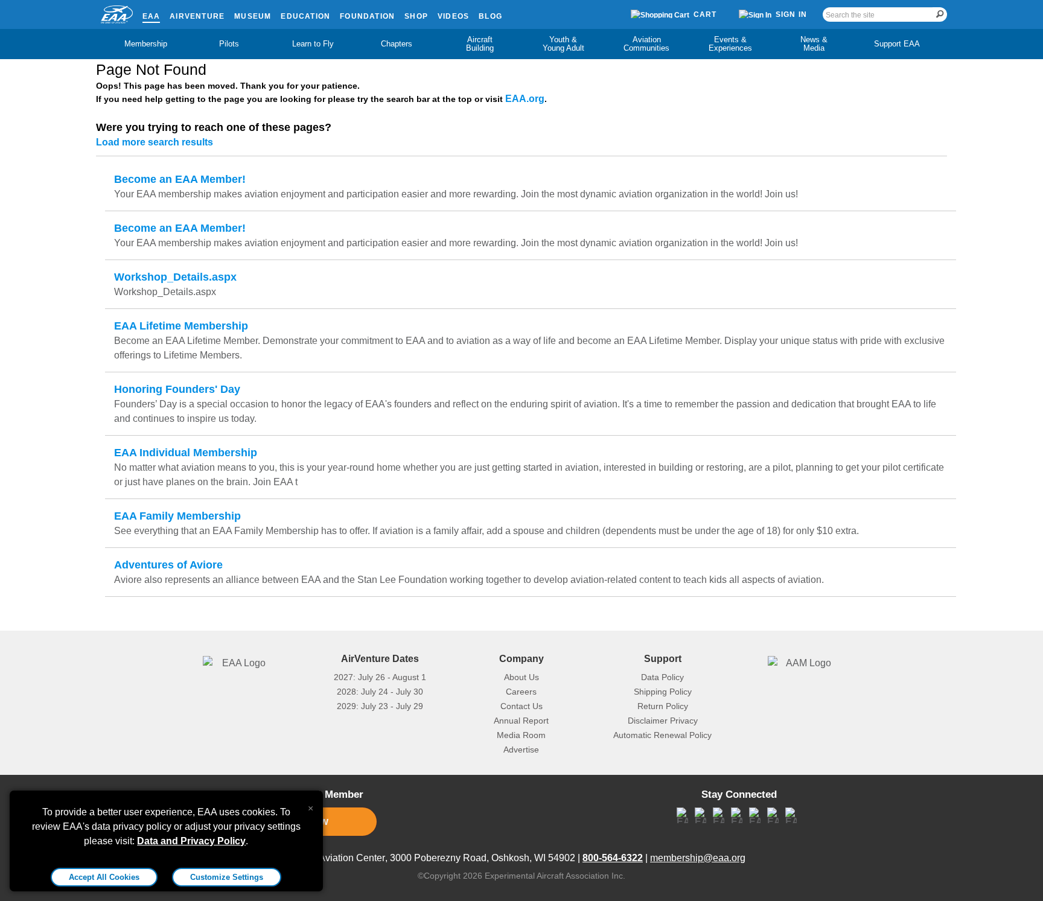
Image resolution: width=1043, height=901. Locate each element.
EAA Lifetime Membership (181, 326)
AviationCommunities (646, 44)
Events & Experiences (730, 44)
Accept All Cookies (104, 877)
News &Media (814, 44)
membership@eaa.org (697, 858)
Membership (145, 43)
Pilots (229, 43)
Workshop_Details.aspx (175, 277)
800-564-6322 (612, 858)
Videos (453, 16)
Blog (490, 16)
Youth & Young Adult (563, 44)
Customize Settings (226, 877)
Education (305, 16)
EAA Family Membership (177, 516)
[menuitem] (146, 44)
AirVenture (197, 16)
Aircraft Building (480, 44)
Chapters (396, 43)
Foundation (367, 16)
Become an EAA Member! (180, 179)
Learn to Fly (313, 43)
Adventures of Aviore (168, 565)
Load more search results (154, 142)
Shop (416, 16)
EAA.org (524, 99)
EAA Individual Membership (185, 453)
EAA (151, 16)
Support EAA (897, 43)
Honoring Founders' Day (177, 389)
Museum (252, 16)
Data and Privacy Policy (191, 841)
